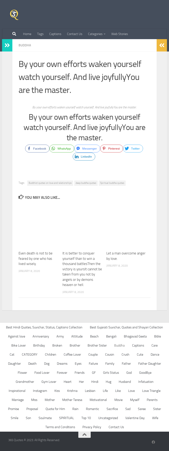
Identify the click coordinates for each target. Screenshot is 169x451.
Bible (157, 336)
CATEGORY (30, 354)
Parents (152, 400)
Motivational (98, 400)
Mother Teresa (72, 400)
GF (94, 373)
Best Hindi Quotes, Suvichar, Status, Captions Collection (44, 327)
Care (154, 345)
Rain (75, 409)
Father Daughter (149, 363)
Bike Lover (18, 345)
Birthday (39, 345)
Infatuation (146, 382)
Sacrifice (112, 409)
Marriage (18, 400)
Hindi (94, 382)
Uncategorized (108, 418)
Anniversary (41, 336)
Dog (46, 363)
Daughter (14, 363)
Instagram (40, 391)
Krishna (72, 391)
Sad (127, 409)
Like (118, 391)
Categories (95, 34)
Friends (79, 373)
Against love (16, 336)
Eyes (78, 363)
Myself (134, 400)
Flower (22, 373)
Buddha (25, 45)
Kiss (57, 391)
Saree (142, 409)
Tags (40, 34)
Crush (125, 354)
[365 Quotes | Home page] (14, 14)
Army (60, 336)
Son (28, 418)
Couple (93, 354)
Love (131, 391)
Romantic (92, 409)
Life (105, 391)
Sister (157, 409)
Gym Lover (48, 382)
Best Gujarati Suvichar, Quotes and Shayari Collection (126, 327)
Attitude (77, 336)
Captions (55, 34)
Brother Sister (97, 345)
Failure (93, 363)
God (129, 373)
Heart (68, 382)
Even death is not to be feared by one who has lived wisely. (36, 258)
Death (32, 363)
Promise (13, 409)
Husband (125, 382)
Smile (14, 418)
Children (50, 354)
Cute (140, 354)
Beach (94, 336)
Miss (34, 400)
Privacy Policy (91, 427)
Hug (108, 382)
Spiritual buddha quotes (112, 183)
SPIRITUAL (66, 418)
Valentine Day (135, 418)
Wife (155, 418)
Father (126, 363)
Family (109, 363)
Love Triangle (151, 391)
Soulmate (45, 418)
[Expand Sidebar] (7, 45)
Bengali (111, 336)
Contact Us (74, 34)
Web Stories (119, 34)
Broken (57, 345)
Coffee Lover (72, 354)
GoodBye (145, 373)
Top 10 (86, 418)
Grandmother (25, 382)
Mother (50, 400)
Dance (155, 354)
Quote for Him (55, 409)
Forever (62, 373)
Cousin (109, 354)
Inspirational (17, 391)
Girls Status (111, 373)
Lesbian (90, 391)
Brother (75, 345)
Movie (118, 400)
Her (81, 382)
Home (27, 34)
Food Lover (41, 373)
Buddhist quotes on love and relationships (50, 183)
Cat (12, 354)
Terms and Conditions (60, 427)
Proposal (32, 409)
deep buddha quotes (86, 183)
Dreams (62, 363)
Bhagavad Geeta (135, 336)
